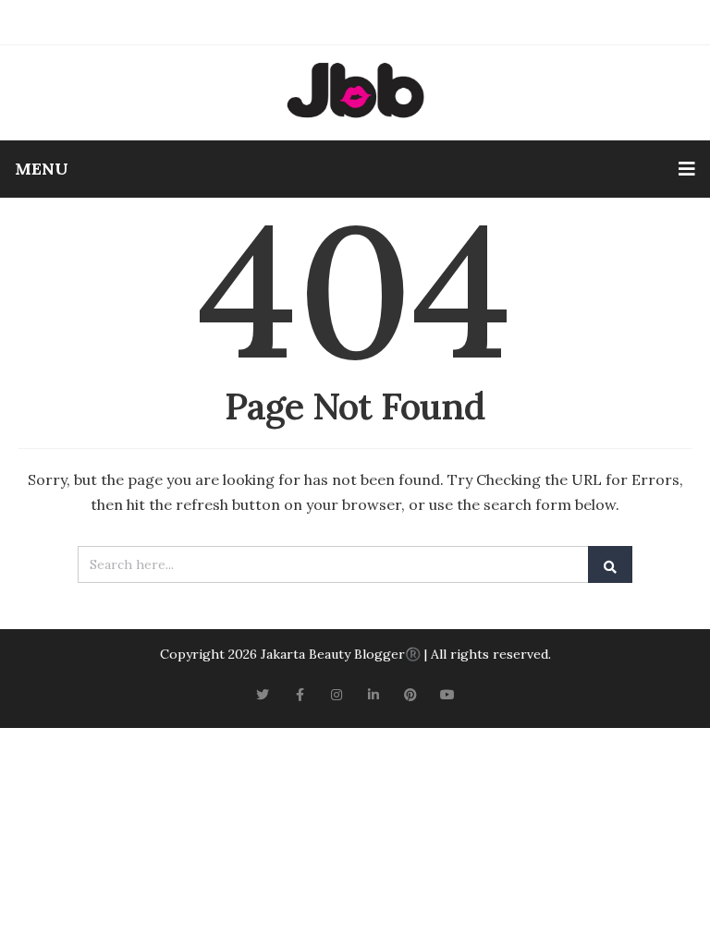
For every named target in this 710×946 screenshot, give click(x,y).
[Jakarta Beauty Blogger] (355, 90)
